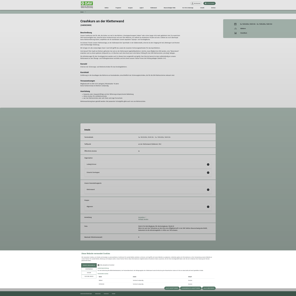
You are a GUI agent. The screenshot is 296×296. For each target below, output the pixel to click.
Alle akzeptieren (172, 288)
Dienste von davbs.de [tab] (89, 265)
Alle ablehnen (209, 288)
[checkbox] (156, 265)
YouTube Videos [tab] (88, 276)
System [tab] (89, 272)
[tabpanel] (156, 275)
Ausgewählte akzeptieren (191, 288)
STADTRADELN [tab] (89, 269)
